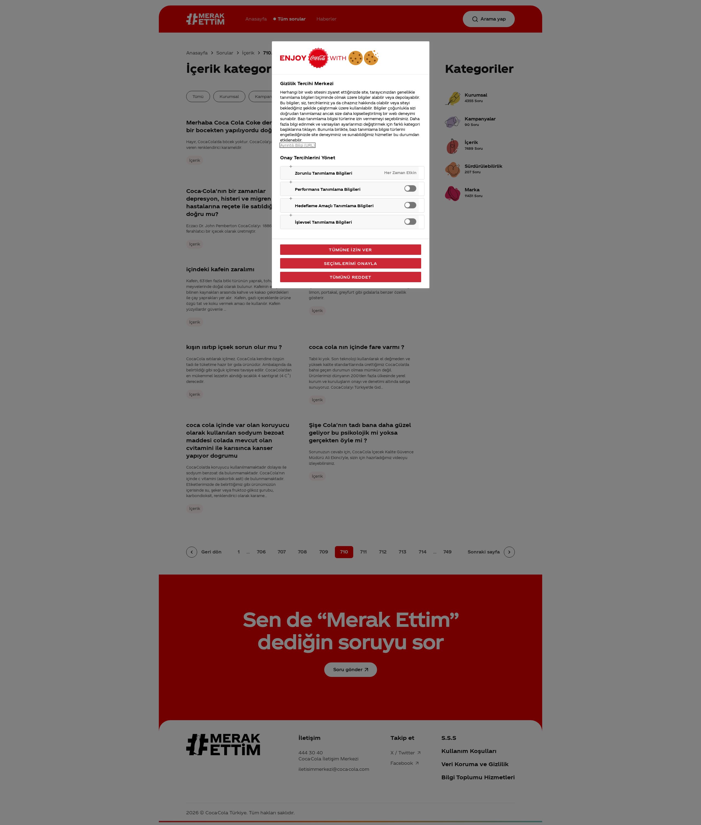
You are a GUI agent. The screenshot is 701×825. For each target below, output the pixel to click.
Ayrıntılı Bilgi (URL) (297, 145)
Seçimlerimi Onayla (350, 263)
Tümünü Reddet (351, 277)
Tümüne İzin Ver (350, 249)
